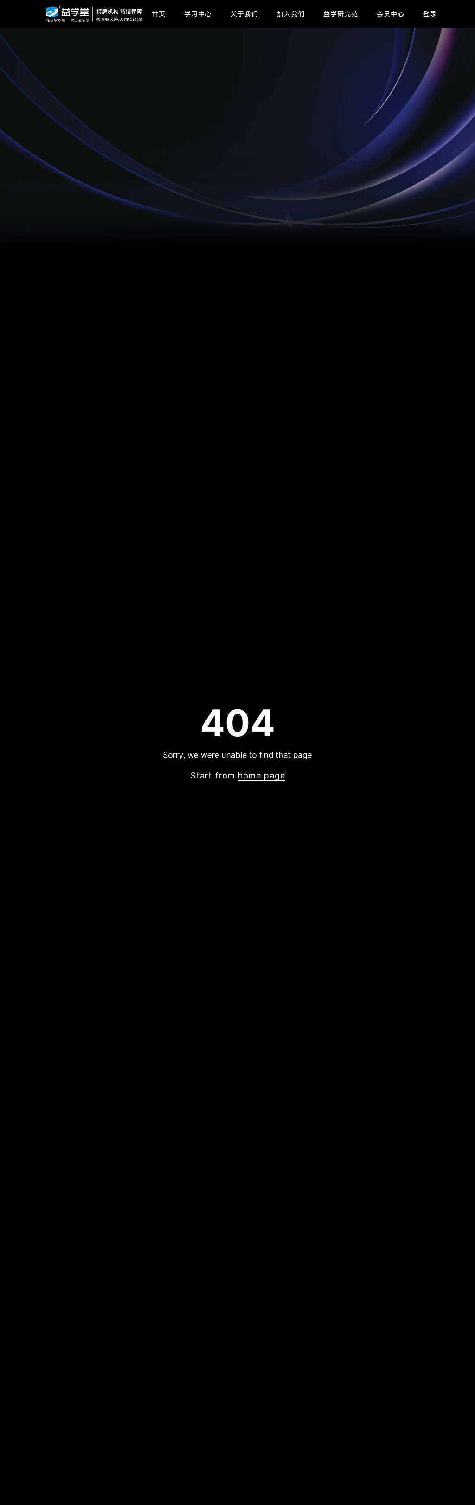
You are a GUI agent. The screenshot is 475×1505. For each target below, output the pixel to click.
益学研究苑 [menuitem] (340, 14)
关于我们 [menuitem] (244, 14)
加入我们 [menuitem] (291, 14)
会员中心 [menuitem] (390, 14)
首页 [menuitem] (159, 14)
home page (261, 775)
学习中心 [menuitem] (198, 14)
